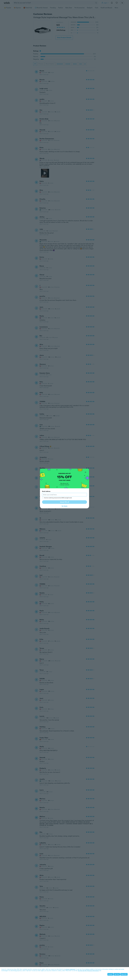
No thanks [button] (64, 506)
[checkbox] (42, 498)
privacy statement (70, 969)
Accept (110, 974)
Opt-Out (116, 974)
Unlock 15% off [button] (64, 502)
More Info (124, 974)
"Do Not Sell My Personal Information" (88, 970)
